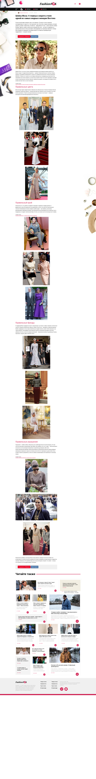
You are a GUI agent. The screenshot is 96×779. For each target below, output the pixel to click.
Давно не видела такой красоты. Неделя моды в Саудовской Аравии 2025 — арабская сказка (38, 667)
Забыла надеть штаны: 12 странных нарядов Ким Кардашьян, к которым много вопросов (25, 636)
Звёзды (29, 9)
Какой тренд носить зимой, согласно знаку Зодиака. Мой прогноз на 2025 (47, 636)
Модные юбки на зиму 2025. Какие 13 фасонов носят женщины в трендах (69, 636)
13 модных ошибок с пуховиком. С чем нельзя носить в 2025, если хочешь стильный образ (64, 613)
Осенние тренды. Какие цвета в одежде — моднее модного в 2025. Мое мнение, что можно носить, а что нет (30, 617)
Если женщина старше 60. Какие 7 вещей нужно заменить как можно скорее (46, 583)
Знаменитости (43, 683)
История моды (43, 688)
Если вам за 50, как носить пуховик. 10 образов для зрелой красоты (63, 666)
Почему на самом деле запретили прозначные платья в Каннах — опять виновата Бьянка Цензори (70, 584)
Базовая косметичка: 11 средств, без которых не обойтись (26, 215)
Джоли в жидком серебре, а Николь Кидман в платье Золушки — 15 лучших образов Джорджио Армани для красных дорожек (71, 592)
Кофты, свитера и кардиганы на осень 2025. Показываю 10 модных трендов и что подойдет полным (39, 605)
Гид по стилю (43, 685)
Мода (36, 9)
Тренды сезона (43, 681)
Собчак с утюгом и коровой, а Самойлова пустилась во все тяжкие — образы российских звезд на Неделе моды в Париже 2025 (22, 606)
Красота (44, 9)
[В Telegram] (74, 4)
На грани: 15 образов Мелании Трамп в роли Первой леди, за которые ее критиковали (22, 660)
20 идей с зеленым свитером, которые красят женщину (26, 457)
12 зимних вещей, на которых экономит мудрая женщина (22, 669)
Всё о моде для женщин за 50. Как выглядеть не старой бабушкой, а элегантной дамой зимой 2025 (38, 650)
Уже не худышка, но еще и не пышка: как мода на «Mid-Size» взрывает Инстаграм (30, 84)
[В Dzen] (78, 4)
